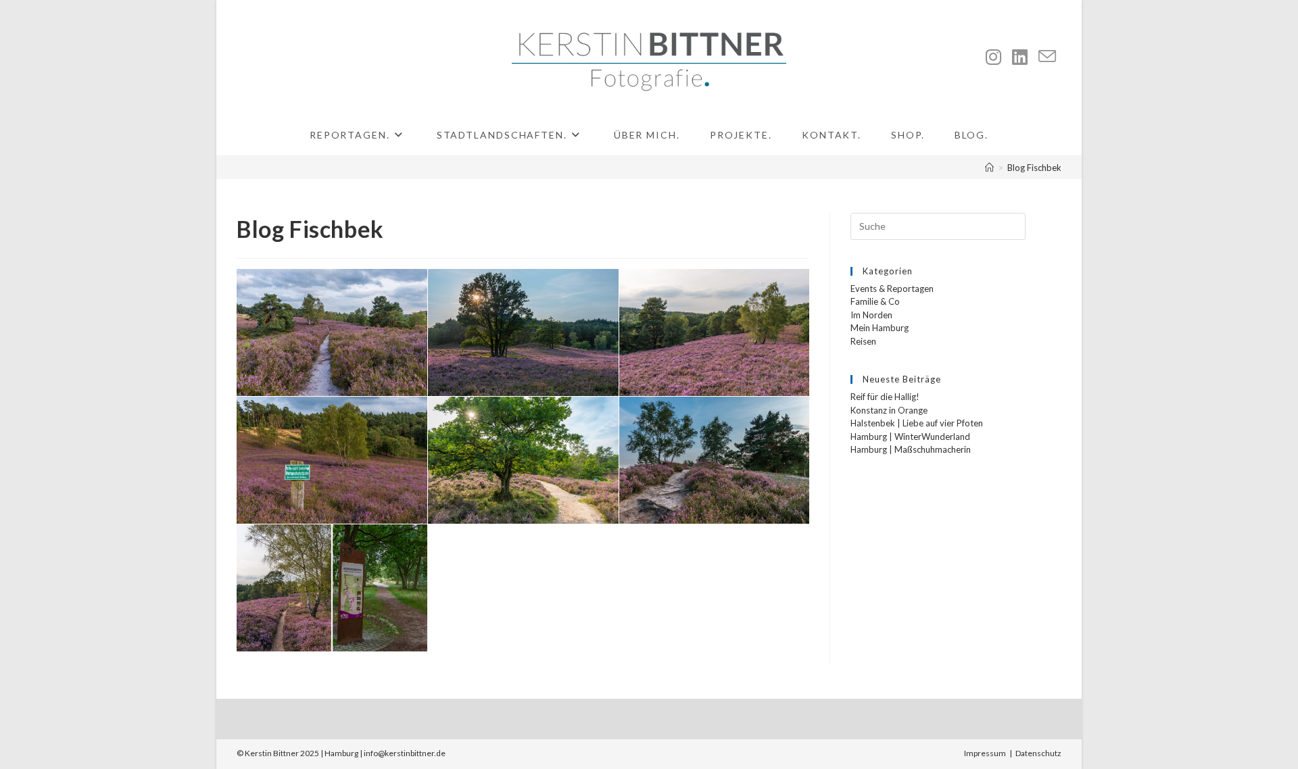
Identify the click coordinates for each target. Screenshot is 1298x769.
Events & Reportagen (892, 288)
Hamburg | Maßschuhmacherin (910, 449)
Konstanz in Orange (889, 410)
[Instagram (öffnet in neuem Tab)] (993, 57)
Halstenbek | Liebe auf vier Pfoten (916, 423)
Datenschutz (1038, 753)
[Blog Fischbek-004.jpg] (332, 460)
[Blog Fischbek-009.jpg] (332, 587)
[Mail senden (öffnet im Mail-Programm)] (1047, 56)
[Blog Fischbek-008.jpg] (714, 460)
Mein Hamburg (879, 327)
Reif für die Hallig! (884, 396)
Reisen (863, 341)
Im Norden (871, 314)
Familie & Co (875, 301)
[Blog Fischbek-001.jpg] (332, 332)
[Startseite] (989, 167)
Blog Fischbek (1034, 167)
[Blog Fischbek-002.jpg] (523, 332)
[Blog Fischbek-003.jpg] (714, 332)
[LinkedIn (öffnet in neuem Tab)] (1020, 57)
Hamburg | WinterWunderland (910, 436)
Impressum (985, 753)
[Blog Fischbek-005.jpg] (523, 460)
